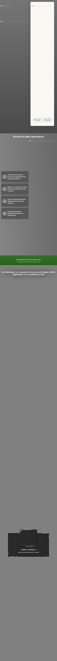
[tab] (37, 120)
